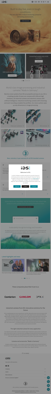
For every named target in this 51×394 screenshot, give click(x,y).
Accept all (34, 186)
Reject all (17, 186)
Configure (25, 186)
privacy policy (36, 178)
